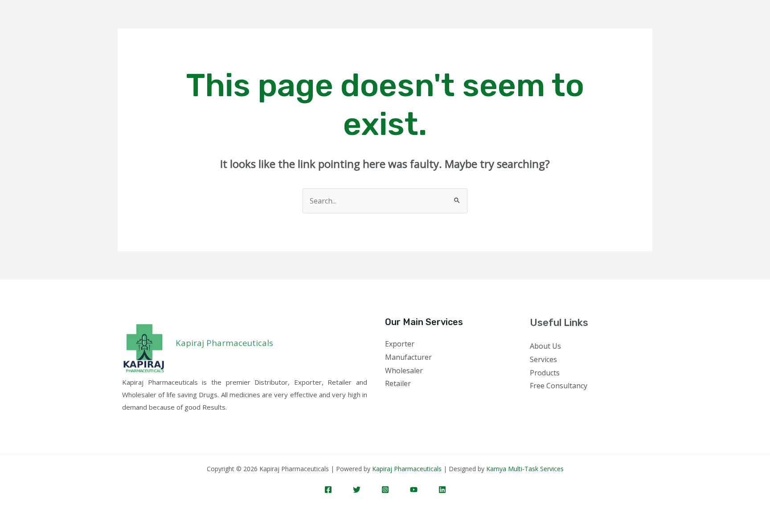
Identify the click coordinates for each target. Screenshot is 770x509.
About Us (545, 346)
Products (545, 373)
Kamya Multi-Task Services (525, 468)
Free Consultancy (558, 386)
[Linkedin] (442, 489)
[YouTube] (413, 489)
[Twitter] (356, 489)
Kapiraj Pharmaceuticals (407, 468)
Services (543, 359)
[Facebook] (328, 489)
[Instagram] (385, 489)
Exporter (399, 344)
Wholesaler (404, 370)
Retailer (398, 383)
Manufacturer (408, 357)
